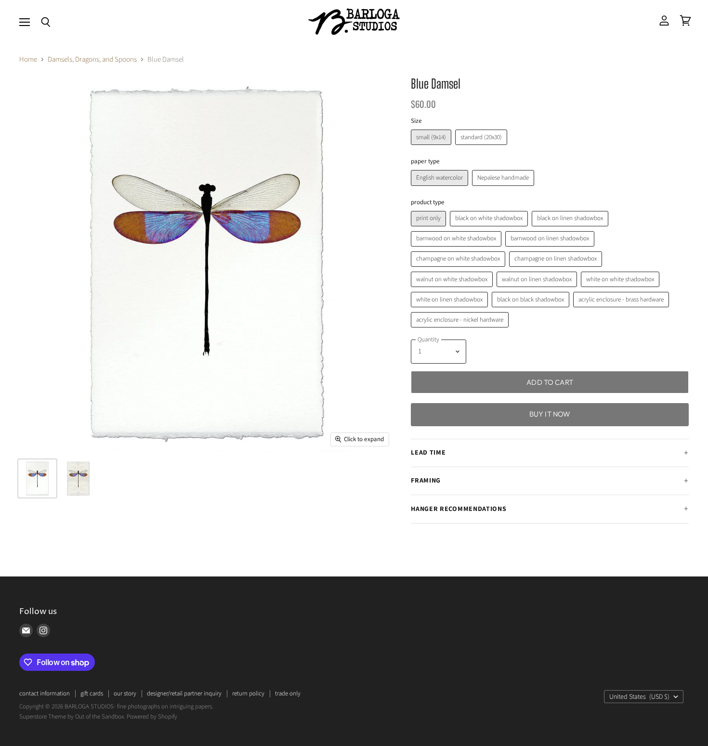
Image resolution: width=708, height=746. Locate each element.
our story (125, 693)
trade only (288, 693)
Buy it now (550, 414)
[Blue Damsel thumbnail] (37, 478)
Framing (426, 480)
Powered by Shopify (152, 716)
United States (639, 697)
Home (28, 59)
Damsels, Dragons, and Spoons (92, 59)
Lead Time (428, 453)
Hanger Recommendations (458, 509)
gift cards (91, 693)
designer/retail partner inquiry (184, 693)
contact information (44, 693)
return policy (248, 693)
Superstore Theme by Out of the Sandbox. (72, 716)
